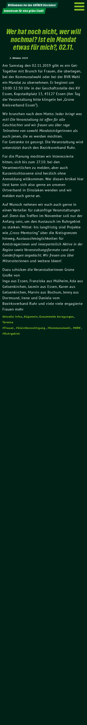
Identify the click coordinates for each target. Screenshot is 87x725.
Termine (7, 322)
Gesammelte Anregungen (56, 316)
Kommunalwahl (60, 328)
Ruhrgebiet (12, 333)
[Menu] (79, 6)
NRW (77, 328)
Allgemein (31, 316)
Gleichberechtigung (31, 328)
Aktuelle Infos (12, 316)
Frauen (9, 328)
